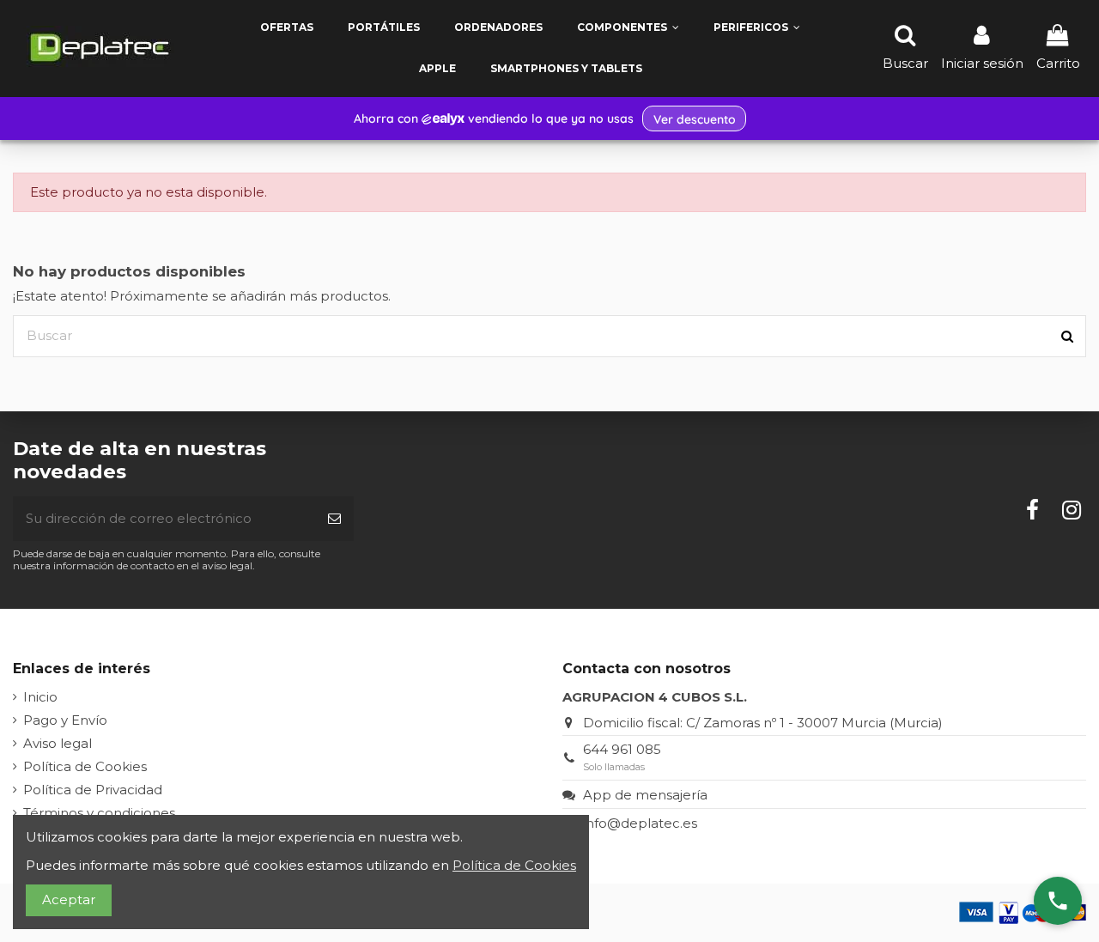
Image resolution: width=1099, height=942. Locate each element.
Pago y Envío (65, 720)
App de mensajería (645, 795)
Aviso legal (57, 743)
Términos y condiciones (99, 813)
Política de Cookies (85, 766)
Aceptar (68, 899)
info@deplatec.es (640, 823)
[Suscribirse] (334, 519)
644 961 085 (622, 749)
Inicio (40, 697)
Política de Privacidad (92, 789)
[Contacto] (1058, 901)
